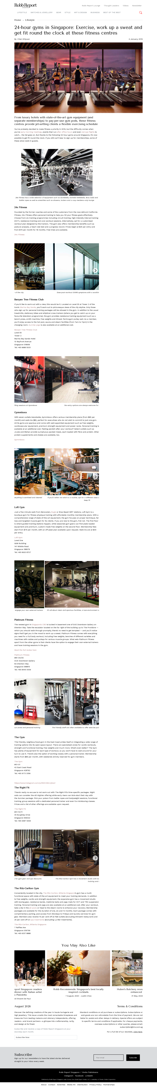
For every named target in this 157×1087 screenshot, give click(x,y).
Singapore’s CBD (39, 624)
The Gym (18, 761)
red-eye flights (88, 132)
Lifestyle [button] (22, 12)
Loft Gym (18, 537)
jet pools (33, 908)
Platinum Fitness (21, 655)
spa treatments (37, 920)
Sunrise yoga (34, 325)
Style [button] (67, 12)
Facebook (79, 1076)
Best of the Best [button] (112, 12)
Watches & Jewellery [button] (42, 12)
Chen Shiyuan (23, 39)
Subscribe (133, 1058)
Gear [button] (58, 12)
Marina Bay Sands (28, 307)
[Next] (95, 270)
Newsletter (137, 6)
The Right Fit (20, 809)
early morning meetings (31, 132)
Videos (125, 6)
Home (17, 20)
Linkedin (89, 1076)
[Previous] (18, 270)
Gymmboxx (19, 440)
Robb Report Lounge (91, 6)
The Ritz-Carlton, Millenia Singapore (59, 893)
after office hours (64, 132)
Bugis (53, 512)
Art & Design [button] (80, 12)
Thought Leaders (111, 6)
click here (137, 1032)
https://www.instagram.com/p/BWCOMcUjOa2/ (35, 783)
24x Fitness (19, 234)
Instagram (68, 1076)
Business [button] (95, 12)
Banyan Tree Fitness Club (25, 330)
